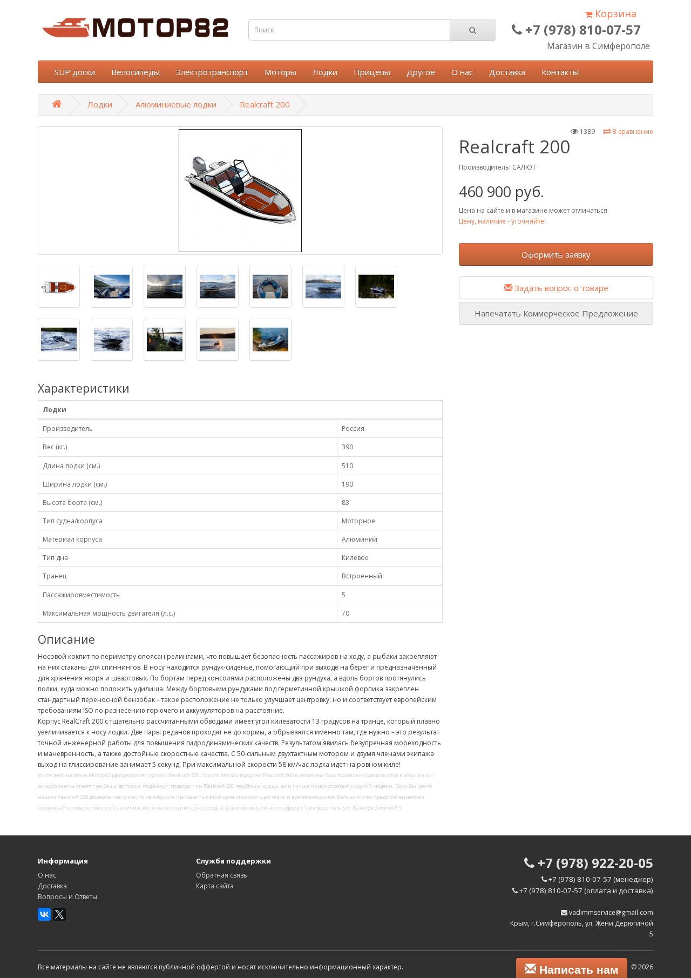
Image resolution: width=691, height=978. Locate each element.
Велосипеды (135, 71)
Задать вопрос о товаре (560, 287)
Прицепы (372, 71)
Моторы (280, 71)
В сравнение (632, 131)
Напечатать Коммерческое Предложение (556, 313)
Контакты (560, 71)
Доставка (507, 71)
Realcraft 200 (265, 104)
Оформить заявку (556, 254)
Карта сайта (215, 886)
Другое (421, 71)
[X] (59, 914)
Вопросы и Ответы (67, 896)
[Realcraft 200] (240, 190)
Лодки (325, 71)
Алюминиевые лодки (176, 104)
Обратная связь (221, 875)
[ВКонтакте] (44, 914)
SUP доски (75, 71)
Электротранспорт (212, 71)
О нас (462, 71)
